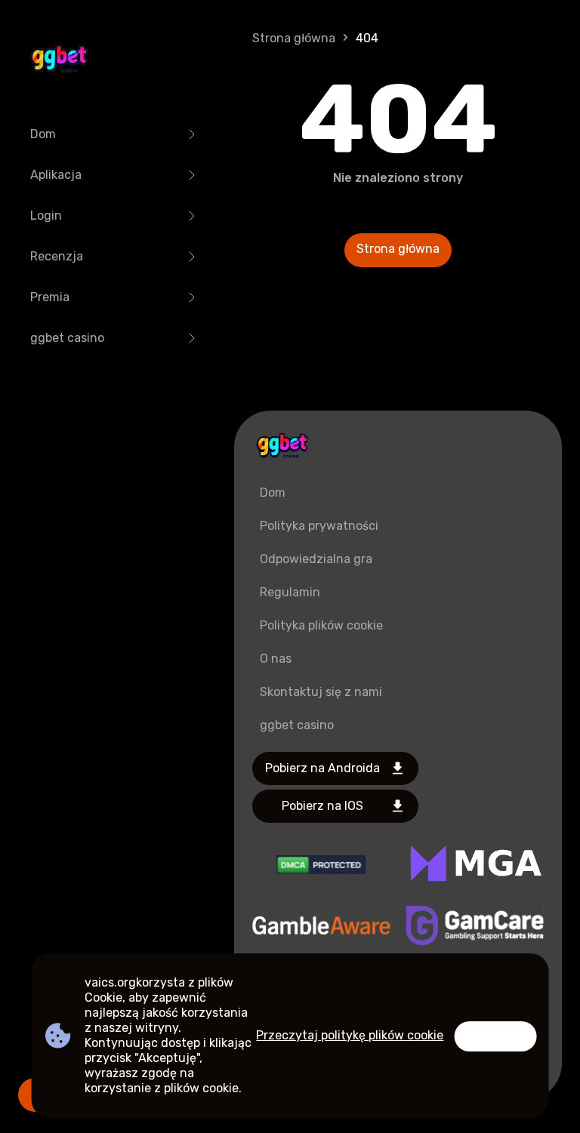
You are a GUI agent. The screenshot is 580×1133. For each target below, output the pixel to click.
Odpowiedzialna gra (316, 559)
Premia (49, 297)
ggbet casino (67, 338)
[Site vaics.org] (59, 60)
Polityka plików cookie (321, 625)
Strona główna (293, 38)
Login (46, 215)
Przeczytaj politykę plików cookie (349, 1035)
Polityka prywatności (319, 526)
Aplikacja (56, 175)
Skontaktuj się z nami (321, 692)
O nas (276, 658)
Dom (43, 134)
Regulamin (290, 592)
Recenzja (56, 256)
